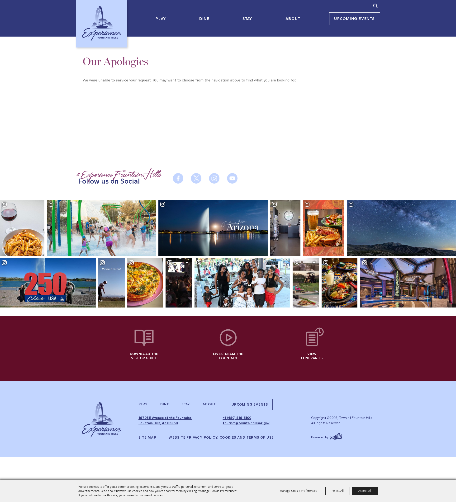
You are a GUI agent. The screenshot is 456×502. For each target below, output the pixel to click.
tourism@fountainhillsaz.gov (246, 423)
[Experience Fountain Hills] (101, 420)
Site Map (147, 437)
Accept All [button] (364, 491)
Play (161, 18)
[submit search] (375, 5)
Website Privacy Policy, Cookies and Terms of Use (221, 437)
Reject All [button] (338, 491)
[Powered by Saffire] (336, 435)
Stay (247, 18)
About (293, 18)
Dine (204, 18)
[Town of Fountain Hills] (101, 23)
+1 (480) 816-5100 (237, 418)
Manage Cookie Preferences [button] (298, 491)
